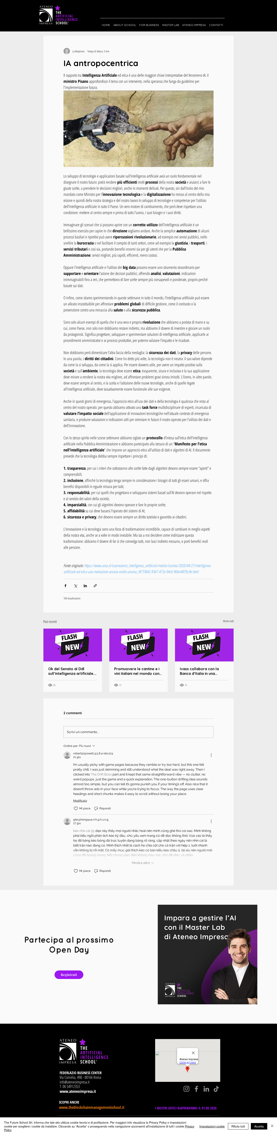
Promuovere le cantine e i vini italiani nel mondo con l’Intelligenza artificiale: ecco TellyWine (136, 671)
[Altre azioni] (211, 755)
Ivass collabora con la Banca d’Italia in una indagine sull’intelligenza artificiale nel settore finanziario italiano (201, 671)
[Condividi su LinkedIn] (85, 586)
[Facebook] (196, 1089)
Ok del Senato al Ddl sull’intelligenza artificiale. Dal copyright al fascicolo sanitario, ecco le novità (71, 671)
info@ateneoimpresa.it (74, 1082)
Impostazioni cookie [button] (212, 1126)
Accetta (259, 1126)
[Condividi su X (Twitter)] (75, 586)
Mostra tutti (228, 621)
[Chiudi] (272, 1126)
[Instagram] (186, 1089)
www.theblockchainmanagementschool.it (91, 1107)
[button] (125, 23)
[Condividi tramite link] (95, 586)
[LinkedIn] (206, 1089)
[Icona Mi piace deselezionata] (75, 808)
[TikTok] (216, 1089)
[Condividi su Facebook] (65, 586)
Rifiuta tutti (238, 1126)
